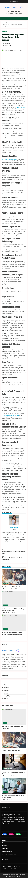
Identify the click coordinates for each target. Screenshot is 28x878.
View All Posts (14, 544)
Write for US (6, 687)
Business (4, 31)
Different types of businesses (9, 159)
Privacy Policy (7, 696)
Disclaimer (6, 693)
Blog (5, 685)
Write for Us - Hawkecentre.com (9, 854)
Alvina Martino (6, 43)
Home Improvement (7, 768)
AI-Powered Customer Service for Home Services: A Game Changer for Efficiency (12, 633)
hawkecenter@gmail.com (13, 866)
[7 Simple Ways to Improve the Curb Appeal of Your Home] (14, 762)
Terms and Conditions (7, 851)
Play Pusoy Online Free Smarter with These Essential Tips (12, 727)
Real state (5, 792)
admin (4, 799)
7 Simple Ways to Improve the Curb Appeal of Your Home (13, 773)
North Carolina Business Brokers (10, 415)
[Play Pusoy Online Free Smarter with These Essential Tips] (14, 717)
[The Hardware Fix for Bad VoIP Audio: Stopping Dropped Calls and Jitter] (14, 599)
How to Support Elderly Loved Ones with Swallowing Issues (13, 551)
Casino (4, 723)
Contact (4, 843)
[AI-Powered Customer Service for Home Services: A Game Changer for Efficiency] (14, 622)
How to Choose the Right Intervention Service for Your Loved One (13, 557)
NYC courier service (19, 107)
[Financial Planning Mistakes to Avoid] (14, 577)
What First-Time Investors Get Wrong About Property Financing (13, 796)
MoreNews (12, 876)
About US (6, 698)
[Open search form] (25, 18)
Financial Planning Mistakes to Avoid (11, 587)
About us (4, 840)
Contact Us (6, 690)
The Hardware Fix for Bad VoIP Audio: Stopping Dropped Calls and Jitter (13, 609)
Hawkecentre (14, 11)
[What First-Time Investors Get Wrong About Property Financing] (14, 786)
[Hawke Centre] (11, 650)
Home (5, 682)
